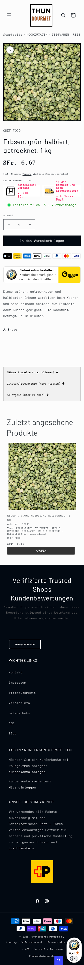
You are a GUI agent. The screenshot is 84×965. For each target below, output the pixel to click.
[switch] (74, 958)
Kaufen (41, 550)
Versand (27, 174)
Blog (13, 733)
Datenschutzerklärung (63, 942)
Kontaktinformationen (44, 956)
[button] (9, 15)
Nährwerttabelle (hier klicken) (32, 372)
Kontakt (15, 672)
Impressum (17, 682)
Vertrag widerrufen (25, 644)
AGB (12, 723)
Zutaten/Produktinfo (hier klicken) (36, 383)
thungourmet (40, 937)
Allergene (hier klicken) (28, 394)
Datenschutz (19, 713)
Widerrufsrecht (22, 692)
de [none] (58, 960)
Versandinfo (19, 702)
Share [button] (12, 329)
